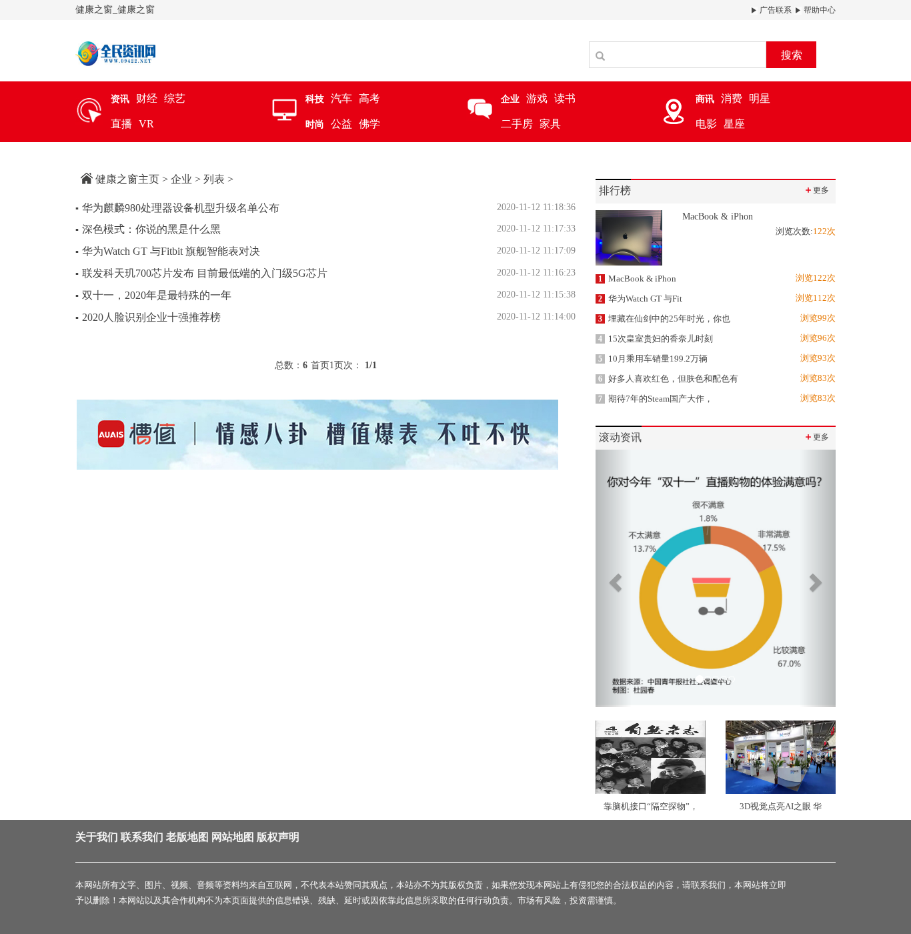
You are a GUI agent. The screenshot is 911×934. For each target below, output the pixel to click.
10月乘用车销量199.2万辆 (653, 359)
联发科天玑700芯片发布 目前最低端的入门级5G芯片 (201, 273)
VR (146, 123)
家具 (550, 123)
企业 (181, 179)
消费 (731, 98)
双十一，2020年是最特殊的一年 (153, 295)
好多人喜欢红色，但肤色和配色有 (668, 379)
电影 (706, 123)
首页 (320, 365)
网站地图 (232, 837)
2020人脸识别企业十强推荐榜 (148, 317)
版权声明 (278, 837)
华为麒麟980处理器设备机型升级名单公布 (177, 207)
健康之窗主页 (127, 179)
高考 (369, 98)
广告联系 (775, 10)
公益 (341, 123)
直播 (121, 123)
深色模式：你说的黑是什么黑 (148, 229)
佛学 (369, 123)
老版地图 (187, 837)
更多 (816, 190)
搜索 (791, 55)
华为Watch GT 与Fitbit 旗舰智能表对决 (167, 251)
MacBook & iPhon (637, 279)
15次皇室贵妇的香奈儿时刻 (655, 339)
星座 (734, 123)
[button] (614, 578)
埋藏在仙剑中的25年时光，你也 (664, 319)
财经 (146, 98)
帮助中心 (819, 10)
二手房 (517, 123)
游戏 (537, 98)
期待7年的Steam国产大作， (655, 399)
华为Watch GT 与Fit (640, 299)
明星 (759, 98)
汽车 (341, 98)
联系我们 (142, 837)
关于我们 (96, 837)
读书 (565, 98)
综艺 (174, 98)
